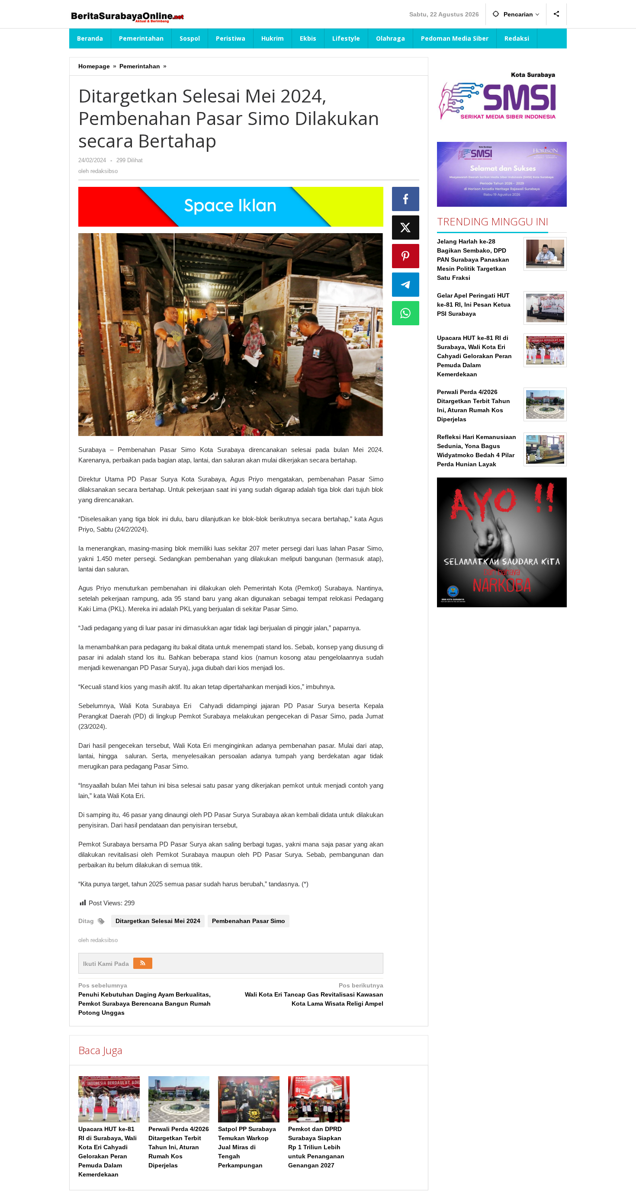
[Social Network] (556, 14)
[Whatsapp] (406, 313)
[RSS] (142, 963)
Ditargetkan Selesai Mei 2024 (158, 920)
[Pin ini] (406, 256)
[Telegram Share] (406, 284)
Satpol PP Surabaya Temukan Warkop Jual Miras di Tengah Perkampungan (247, 1147)
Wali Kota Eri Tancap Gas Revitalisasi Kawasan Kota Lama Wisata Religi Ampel (314, 994)
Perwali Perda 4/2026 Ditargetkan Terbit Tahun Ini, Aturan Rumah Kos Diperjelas (178, 1147)
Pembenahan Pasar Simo (248, 920)
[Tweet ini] (406, 227)
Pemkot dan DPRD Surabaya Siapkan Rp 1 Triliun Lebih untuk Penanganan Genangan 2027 (316, 1147)
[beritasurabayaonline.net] (126, 16)
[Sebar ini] (406, 199)
